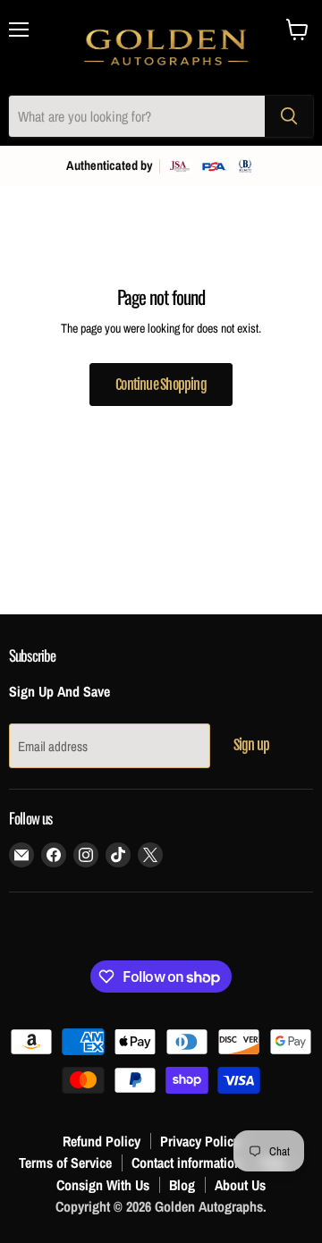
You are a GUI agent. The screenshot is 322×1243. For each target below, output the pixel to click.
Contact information (186, 1162)
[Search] (289, 116)
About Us (240, 1185)
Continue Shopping (161, 384)
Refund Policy (101, 1141)
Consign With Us (102, 1185)
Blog (182, 1185)
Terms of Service (65, 1162)
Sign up (251, 745)
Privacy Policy (200, 1141)
